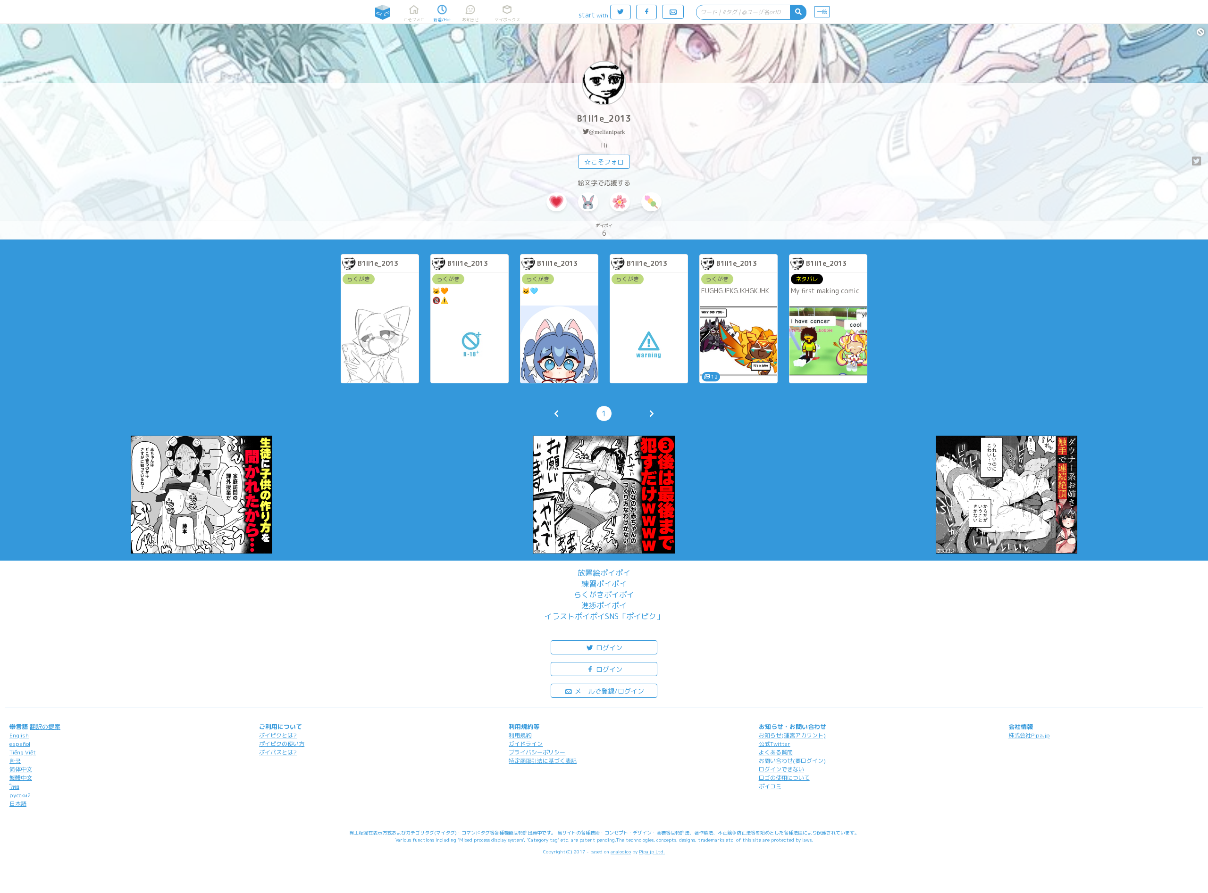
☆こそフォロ (604, 161)
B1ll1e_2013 (604, 118)
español (19, 744)
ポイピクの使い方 (281, 744)
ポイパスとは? (278, 752)
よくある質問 (776, 752)
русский (20, 795)
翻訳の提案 (45, 726)
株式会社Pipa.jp (1029, 735)
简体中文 (20, 769)
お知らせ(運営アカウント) (792, 735)
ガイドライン (526, 744)
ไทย (14, 787)
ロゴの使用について (784, 778)
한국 (15, 761)
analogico (621, 851)
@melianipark (607, 132)
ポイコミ (770, 786)
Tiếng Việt (22, 752)
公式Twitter (774, 744)
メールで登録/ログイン (608, 690)
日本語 (17, 804)
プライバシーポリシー (537, 752)
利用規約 (520, 735)
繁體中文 (20, 778)
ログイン (608, 647)
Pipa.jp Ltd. (652, 851)
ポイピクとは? (278, 735)
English (19, 735)
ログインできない (781, 769)
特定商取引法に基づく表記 (543, 761)
